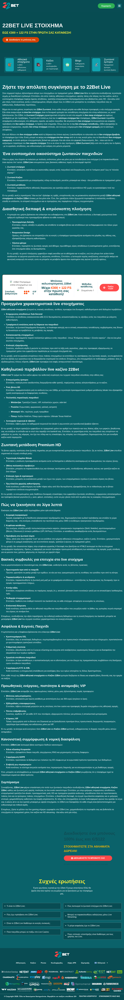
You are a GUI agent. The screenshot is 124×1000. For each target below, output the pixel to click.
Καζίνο (33, 963)
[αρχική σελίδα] (62, 955)
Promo (43, 963)
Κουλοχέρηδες (57, 963)
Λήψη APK (72, 963)
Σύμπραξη (85, 963)
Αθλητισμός (21, 963)
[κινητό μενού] (119, 6)
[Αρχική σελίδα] (10, 6)
